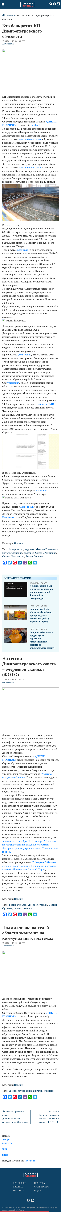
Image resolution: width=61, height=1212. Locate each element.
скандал (27, 908)
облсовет (29, 552)
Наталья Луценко (12, 552)
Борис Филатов (18, 904)
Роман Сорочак (34, 556)
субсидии (48, 1090)
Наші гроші (27, 506)
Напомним (8, 517)
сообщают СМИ (45, 404)
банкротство (16, 549)
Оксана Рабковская (13, 556)
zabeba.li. (35, 125)
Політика (39, 1183)
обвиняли (41, 490)
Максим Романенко (47, 549)
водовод (29, 549)
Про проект (19, 1183)
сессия (17, 908)
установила (24, 354)
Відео (37, 1190)
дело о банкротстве (30, 139)
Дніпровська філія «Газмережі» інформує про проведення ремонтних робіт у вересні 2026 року (42, 615)
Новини (11, 15)
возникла (22, 249)
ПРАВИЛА (18, 1187)
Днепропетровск (37, 904)
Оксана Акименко (45, 552)
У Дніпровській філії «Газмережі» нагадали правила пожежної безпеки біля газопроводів (41, 592)
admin (10, 44)
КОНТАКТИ (18, 1190)
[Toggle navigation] (3, 4)
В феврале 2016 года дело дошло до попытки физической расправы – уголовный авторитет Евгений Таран (30, 866)
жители (37, 1090)
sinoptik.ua (30, 1160)
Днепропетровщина (20, 1090)
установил (13, 382)
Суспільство (41, 1187)
